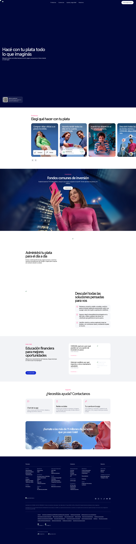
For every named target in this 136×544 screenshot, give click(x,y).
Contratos (53, 479)
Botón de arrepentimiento (87, 516)
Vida (38, 488)
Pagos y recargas (29, 480)
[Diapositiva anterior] (32, 160)
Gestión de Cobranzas (56, 520)
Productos (53, 2)
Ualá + (38, 471)
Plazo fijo (39, 482)
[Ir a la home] (7, 2)
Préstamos (28, 486)
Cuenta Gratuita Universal (87, 518)
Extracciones (28, 473)
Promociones (40, 470)
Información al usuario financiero (44, 516)
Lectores (72, 470)
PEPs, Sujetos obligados (58, 516)
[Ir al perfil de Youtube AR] (107, 498)
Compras (27, 479)
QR (70, 476)
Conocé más (68, 188)
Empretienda (73, 486)
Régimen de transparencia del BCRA (45, 518)
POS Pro (72, 471)
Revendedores (85, 476)
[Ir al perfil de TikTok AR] (104, 498)
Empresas (84, 479)
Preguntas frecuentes (56, 482)
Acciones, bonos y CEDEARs (43, 476)
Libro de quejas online (69, 516)
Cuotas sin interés (86, 471)
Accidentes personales (42, 489)
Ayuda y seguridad (71, 2)
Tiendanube (72, 488)
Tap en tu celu (73, 474)
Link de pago (73, 480)
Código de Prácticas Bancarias (44, 520)
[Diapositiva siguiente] (35, 160)
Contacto (84, 484)
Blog (52, 471)
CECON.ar (95, 518)
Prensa (102, 471)
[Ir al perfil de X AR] (101, 498)
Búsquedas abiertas (105, 476)
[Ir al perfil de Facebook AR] (95, 498)
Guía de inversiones (55, 473)
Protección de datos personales (73, 518)
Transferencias (29, 474)
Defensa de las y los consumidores (89, 514)
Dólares (39, 479)
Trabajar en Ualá (104, 477)
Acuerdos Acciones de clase (79, 520)
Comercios (61, 2)
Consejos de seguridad (56, 477)
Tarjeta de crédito (29, 482)
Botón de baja (78, 516)
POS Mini (72, 473)
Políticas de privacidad (75, 514)
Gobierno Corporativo (99, 516)
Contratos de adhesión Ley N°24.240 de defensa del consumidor (55, 514)
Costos (39, 514)
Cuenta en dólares (30, 471)
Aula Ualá (53, 470)
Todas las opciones (41, 483)
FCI (38, 480)
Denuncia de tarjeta (55, 480)
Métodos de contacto (56, 486)
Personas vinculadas (103, 518)
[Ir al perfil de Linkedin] (109, 498)
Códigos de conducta (67, 520)
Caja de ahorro (29, 470)
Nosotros (81, 2)
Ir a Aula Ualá (30, 372)
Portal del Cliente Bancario (59, 518)
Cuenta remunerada (41, 477)
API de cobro (73, 485)
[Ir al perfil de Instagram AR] (98, 498)
